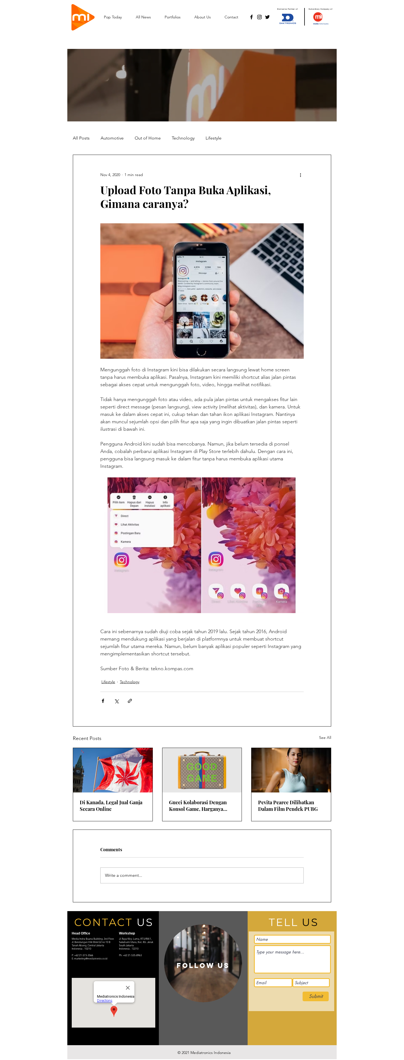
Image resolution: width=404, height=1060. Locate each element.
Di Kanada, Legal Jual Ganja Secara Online (111, 805)
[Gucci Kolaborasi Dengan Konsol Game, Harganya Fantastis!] (202, 770)
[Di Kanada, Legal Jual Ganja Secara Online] (113, 770)
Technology (183, 138)
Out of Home (148, 138)
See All (325, 737)
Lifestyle (214, 138)
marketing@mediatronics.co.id (90, 958)
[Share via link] (129, 700)
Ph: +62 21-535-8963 (130, 955)
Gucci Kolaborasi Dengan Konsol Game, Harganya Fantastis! (198, 805)
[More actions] (300, 174)
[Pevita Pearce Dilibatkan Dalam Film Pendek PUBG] (291, 770)
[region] (203, 963)
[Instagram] (259, 17)
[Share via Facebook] (103, 700)
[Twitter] (267, 17)
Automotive (112, 138)
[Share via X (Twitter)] (116, 700)
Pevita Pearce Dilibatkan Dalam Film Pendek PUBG (288, 805)
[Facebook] (251, 17)
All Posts (81, 138)
